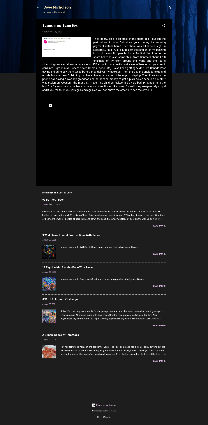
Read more (159, 225)
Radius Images (110, 411)
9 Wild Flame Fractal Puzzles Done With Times (71, 235)
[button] (164, 26)
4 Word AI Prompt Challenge (60, 299)
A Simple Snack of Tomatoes (60, 334)
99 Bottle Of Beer (53, 199)
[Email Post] (50, 106)
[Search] (170, 8)
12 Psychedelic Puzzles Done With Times (67, 267)
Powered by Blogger (106, 405)
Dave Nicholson (57, 7)
